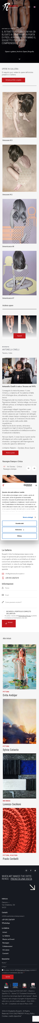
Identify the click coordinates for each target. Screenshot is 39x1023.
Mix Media (6, 801)
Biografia (31, 51)
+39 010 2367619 (12, 578)
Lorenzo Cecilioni (12, 804)
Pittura (6, 692)
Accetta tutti (20, 523)
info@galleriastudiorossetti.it (14, 574)
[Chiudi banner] (36, 485)
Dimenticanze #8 (8, 246)
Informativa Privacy (25, 616)
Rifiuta (19, 536)
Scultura (14, 855)
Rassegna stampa (9, 469)
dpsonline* (18, 1016)
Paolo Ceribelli (10, 858)
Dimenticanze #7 (8, 298)
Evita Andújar (10, 695)
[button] (28, 468)
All (4, 466)
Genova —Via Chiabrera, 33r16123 (8, 905)
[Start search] (25, 7)
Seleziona (18, 529)
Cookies (5, 1016)
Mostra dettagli (28, 517)
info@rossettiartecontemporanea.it (13, 916)
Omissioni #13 (7, 140)
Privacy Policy (29, 1013)
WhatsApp (6, 923)
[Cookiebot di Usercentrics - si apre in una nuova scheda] (24, 485)
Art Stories (11, 466)
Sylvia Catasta (11, 749)
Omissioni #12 (7, 195)
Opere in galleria (10, 51)
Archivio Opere (22, 51)
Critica (19, 466)
